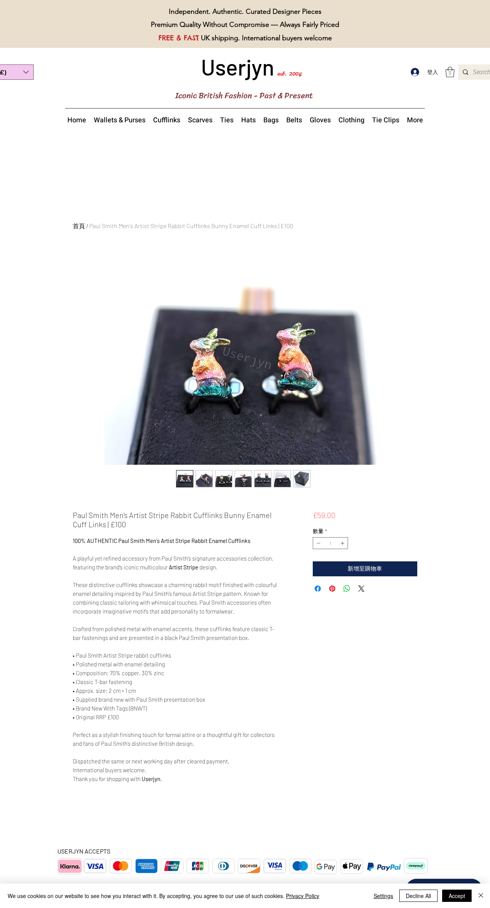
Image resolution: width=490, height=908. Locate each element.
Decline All (418, 896)
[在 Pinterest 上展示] (332, 588)
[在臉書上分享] (317, 588)
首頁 (79, 225)
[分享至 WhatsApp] (346, 588)
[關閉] (480, 896)
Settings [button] (383, 896)
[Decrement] (317, 543)
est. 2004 (289, 73)
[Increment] (343, 543)
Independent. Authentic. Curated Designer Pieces (245, 11)
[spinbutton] (330, 543)
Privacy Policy (302, 896)
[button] (450, 72)
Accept (457, 896)
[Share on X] (361, 588)
